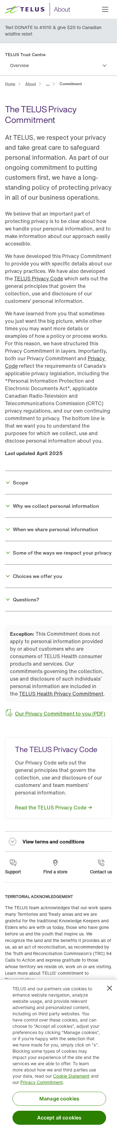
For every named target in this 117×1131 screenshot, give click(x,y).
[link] (10, 83)
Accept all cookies (59, 1117)
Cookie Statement (71, 1076)
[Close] (109, 988)
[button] (105, 9)
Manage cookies (59, 1098)
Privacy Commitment (41, 1082)
